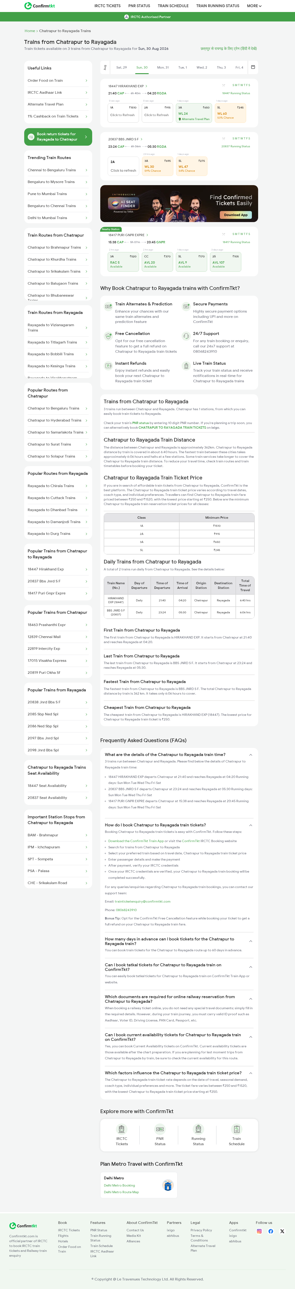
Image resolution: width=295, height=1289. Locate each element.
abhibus (173, 1236)
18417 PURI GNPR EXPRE (126, 235)
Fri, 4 (239, 67)
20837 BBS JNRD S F (123, 139)
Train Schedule (173, 6)
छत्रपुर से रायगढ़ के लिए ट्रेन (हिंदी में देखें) (229, 49)
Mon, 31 (163, 67)
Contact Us (135, 1230)
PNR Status (139, 6)
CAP (120, 93)
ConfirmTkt (191, 841)
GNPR (160, 242)
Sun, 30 (142, 67)
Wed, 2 (202, 67)
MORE (253, 6)
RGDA (161, 93)
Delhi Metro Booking (119, 1185)
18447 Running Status (236, 93)
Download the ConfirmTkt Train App (136, 841)
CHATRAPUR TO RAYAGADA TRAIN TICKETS (173, 427)
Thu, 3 (221, 67)
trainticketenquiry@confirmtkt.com (143, 901)
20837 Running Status (235, 146)
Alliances (133, 1241)
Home (30, 31)
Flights (63, 1236)
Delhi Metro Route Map (121, 1192)
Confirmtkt (238, 1230)
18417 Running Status (236, 242)
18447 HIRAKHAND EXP (126, 86)
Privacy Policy (201, 1230)
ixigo (171, 1230)
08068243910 (126, 910)
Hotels (63, 1241)
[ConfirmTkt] (23, 1228)
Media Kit (134, 1236)
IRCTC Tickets (107, 6)
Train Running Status (217, 6)
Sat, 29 (121, 67)
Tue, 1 (182, 67)
